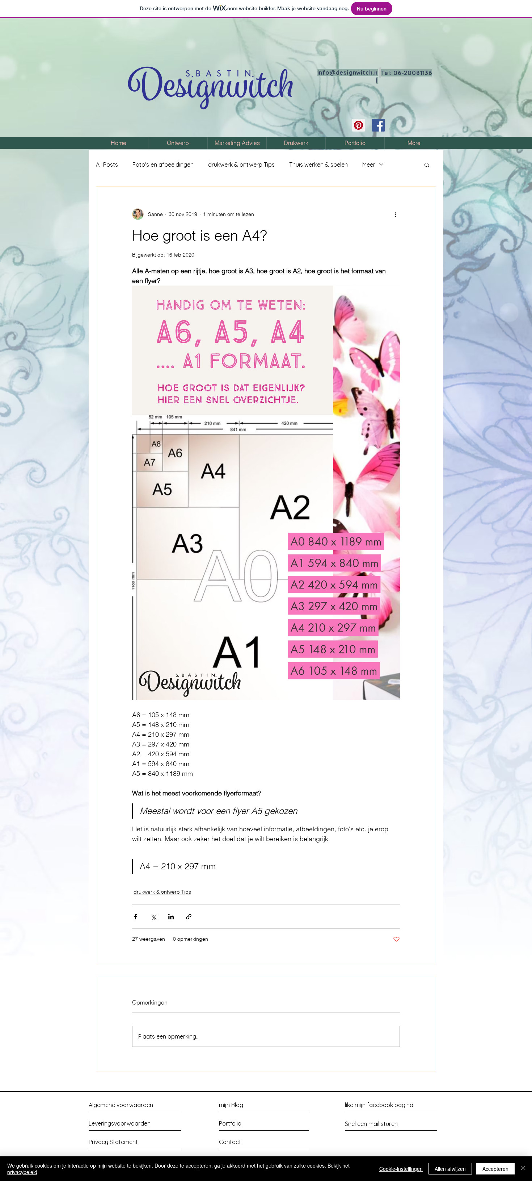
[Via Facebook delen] (135, 916)
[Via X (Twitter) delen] (153, 916)
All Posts (107, 164)
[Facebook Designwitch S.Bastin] (378, 125)
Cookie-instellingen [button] (401, 1168)
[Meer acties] (395, 214)
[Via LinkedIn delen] (171, 916)
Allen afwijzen (450, 1168)
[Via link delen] (188, 916)
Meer (368, 164)
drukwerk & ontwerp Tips (241, 164)
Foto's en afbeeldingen (163, 164)
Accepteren (495, 1168)
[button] (426, 164)
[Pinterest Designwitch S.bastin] (358, 125)
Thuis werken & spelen (318, 164)
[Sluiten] (523, 1168)
